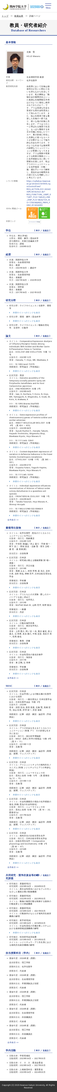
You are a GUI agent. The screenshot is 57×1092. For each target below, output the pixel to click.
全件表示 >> (13, 520)
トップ (5, 16)
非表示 (46, 230)
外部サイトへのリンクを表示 (26, 312)
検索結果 (18, 16)
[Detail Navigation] (48, 6)
